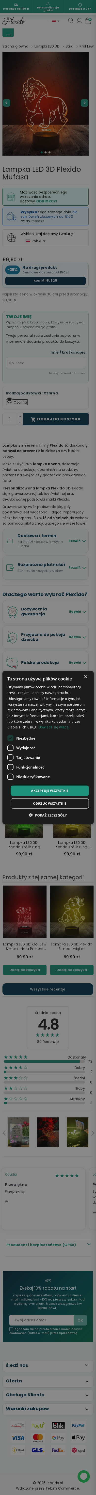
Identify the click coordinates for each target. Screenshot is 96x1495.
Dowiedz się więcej (53, 727)
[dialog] (48, 747)
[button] (48, 815)
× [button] (85, 677)
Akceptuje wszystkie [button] (49, 790)
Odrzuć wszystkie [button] (49, 803)
